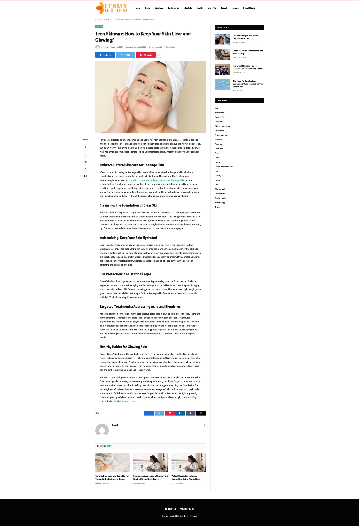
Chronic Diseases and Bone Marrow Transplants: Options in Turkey (112, 477)
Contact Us (170, 509)
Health (200, 8)
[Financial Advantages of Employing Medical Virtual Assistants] (150, 462)
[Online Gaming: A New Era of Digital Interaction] (222, 39)
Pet (216, 184)
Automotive (220, 112)
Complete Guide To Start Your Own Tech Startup (248, 52)
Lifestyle (188, 8)
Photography (220, 189)
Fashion (235, 8)
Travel (224, 8)
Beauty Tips (220, 117)
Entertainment (221, 135)
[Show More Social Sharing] (159, 55)
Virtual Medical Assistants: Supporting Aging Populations (186, 477)
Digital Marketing (222, 126)
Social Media (249, 8)
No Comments (156, 47)
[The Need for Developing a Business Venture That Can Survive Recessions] (222, 84)
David (105, 47)
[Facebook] (85, 147)
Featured (219, 148)
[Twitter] (85, 154)
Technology (173, 8)
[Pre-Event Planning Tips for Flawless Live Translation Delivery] (222, 69)
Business (159, 8)
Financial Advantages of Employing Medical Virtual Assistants (150, 477)
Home (137, 8)
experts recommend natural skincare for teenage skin (156, 180)
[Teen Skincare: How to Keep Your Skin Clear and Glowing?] (150, 97)
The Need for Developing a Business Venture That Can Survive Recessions (248, 84)
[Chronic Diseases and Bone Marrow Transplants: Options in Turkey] (112, 462)
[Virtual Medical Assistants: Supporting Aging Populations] (189, 462)
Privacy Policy (187, 509)
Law (216, 171)
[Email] (85, 176)
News (147, 8)
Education (219, 130)
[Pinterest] (85, 169)
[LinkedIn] (85, 161)
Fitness (218, 153)
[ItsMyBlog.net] (111, 8)
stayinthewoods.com (124, 401)
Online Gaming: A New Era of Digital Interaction (245, 37)
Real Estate (220, 193)
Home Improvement (224, 166)
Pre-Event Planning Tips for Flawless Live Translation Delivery (248, 67)
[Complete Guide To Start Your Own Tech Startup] (222, 54)
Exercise (218, 139)
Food (217, 157)
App (216, 108)
